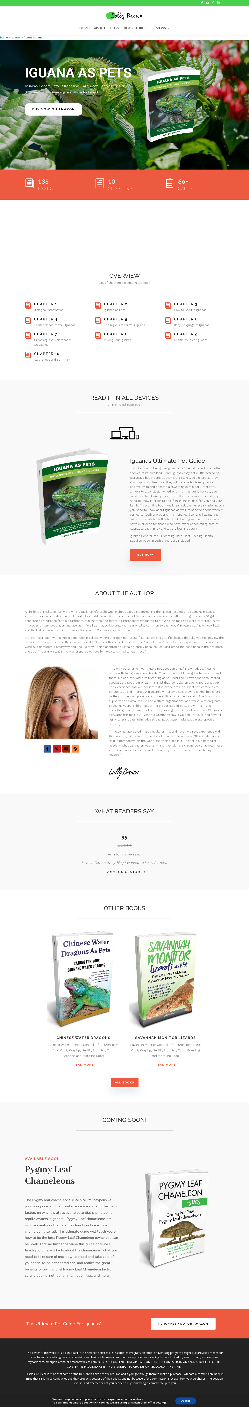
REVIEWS (159, 28)
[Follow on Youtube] (66, 749)
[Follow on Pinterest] (57, 749)
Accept (185, 1401)
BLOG (114, 28)
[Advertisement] (124, 229)
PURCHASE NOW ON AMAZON (183, 1324)
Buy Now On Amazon (53, 109)
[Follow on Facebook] (47, 749)
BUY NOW (145, 555)
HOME (84, 28)
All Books (124, 1082)
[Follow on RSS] (75, 749)
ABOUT (99, 28)
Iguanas (16, 37)
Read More (84, 1065)
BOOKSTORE (134, 28)
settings (161, 1402)
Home (4, 37)
